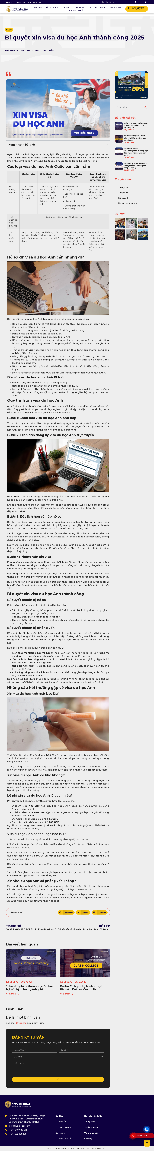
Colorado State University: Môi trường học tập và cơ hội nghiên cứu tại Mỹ (136, 151)
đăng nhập (21, 1023)
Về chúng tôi (52, 7)
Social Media (115, 7)
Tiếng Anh (79, 7)
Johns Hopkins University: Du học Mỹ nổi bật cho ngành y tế (29, 987)
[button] (107, 145)
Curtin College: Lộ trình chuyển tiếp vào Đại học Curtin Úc (82, 987)
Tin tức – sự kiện (76, 10)
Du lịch (121, 192)
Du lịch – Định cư (97, 7)
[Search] (145, 107)
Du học (66, 7)
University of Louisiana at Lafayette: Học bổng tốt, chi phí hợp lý (135, 165)
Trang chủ (37, 7)
